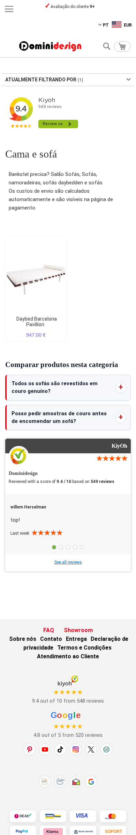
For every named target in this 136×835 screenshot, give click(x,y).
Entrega (76, 639)
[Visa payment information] (83, 816)
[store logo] (50, 46)
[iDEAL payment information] (23, 816)
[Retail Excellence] (45, 782)
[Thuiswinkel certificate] (76, 782)
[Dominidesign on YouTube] (45, 749)
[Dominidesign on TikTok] (60, 749)
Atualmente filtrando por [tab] (40, 79)
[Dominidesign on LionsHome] (106, 749)
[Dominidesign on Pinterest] (30, 749)
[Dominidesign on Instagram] (76, 749)
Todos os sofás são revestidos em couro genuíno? (55, 387)
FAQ (48, 630)
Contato (51, 639)
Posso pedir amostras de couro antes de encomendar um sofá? (59, 417)
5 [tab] (82, 547)
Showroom (78, 630)
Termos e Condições (84, 647)
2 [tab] (61, 547)
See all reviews (68, 562)
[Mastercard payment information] (113, 816)
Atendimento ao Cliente (68, 656)
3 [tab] (68, 547)
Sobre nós (22, 639)
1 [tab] (54, 547)
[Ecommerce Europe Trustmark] (60, 782)
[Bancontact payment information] (53, 816)
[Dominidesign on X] (91, 749)
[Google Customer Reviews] (91, 782)
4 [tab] (75, 547)
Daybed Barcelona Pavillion (36, 321)
